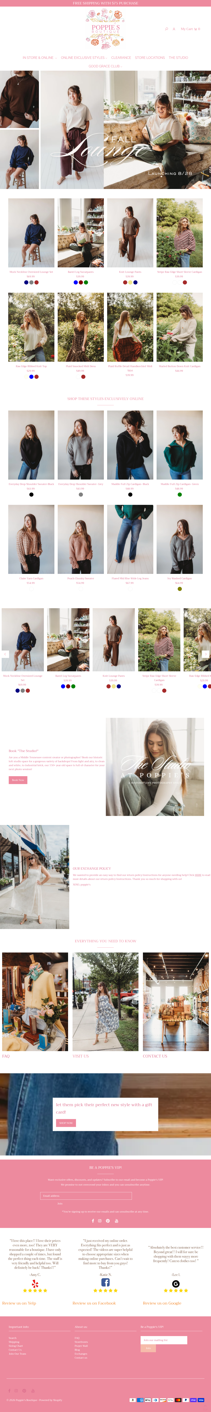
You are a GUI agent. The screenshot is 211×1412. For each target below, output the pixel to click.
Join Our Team (17, 1354)
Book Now (18, 780)
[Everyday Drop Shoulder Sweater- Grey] (81, 445)
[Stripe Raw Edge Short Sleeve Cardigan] (180, 232)
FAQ (77, 1338)
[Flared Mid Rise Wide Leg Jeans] (130, 539)
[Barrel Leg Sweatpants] (81, 232)
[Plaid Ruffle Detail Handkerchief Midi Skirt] (130, 327)
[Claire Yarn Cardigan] (31, 539)
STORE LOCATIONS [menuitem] (150, 58)
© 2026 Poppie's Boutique (22, 1400)
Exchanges (81, 1354)
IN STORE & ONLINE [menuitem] (38, 58)
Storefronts (81, 1342)
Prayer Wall (81, 1346)
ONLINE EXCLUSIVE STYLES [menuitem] (83, 58)
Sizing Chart (16, 1346)
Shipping (14, 1342)
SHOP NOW (66, 1123)
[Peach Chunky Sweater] (81, 539)
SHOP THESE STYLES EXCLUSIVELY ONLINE (105, 399)
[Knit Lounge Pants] (130, 232)
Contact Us (15, 1350)
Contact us (81, 1358)
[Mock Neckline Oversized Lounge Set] (31, 232)
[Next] (205, 654)
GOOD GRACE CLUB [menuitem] (104, 66)
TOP (205, 1408)
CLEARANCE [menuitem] (121, 58)
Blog (77, 1350)
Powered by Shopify (50, 1400)
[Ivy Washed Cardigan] (180, 539)
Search (12, 1338)
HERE (198, 875)
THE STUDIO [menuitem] (178, 58)
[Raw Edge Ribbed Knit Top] (31, 327)
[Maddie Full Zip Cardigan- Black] (130, 445)
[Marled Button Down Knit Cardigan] (180, 327)
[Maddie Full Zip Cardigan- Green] (180, 445)
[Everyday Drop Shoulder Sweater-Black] (31, 445)
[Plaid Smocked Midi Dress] (81, 327)
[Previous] (5, 654)
